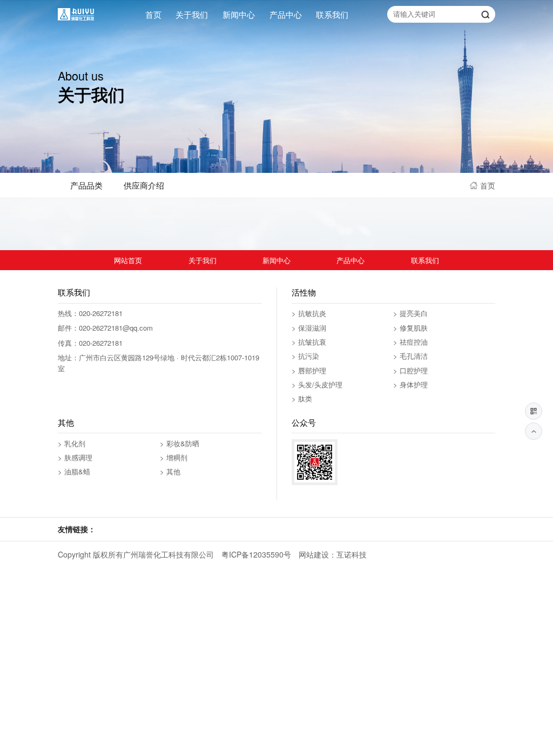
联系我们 (332, 14)
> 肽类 (302, 398)
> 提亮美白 (410, 313)
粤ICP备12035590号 (256, 554)
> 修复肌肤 (410, 328)
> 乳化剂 (71, 443)
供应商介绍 (144, 185)
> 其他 (170, 471)
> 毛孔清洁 (410, 356)
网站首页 (128, 260)
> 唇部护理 (309, 370)
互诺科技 (351, 554)
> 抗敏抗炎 (309, 313)
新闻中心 (238, 14)
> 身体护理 (410, 384)
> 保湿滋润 (309, 328)
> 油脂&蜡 (74, 471)
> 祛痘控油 (410, 342)
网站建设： (317, 554)
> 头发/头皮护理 (317, 384)
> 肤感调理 (75, 457)
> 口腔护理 (410, 370)
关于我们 (192, 14)
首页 (153, 14)
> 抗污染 (305, 356)
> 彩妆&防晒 (179, 443)
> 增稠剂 (173, 457)
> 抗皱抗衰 (309, 342)
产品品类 (86, 185)
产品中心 (285, 14)
